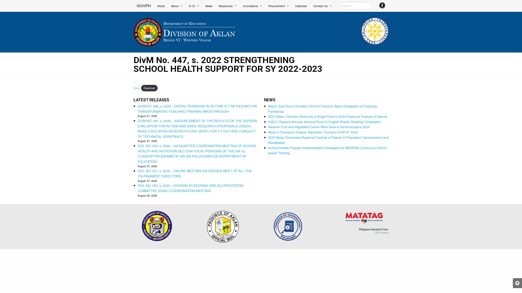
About (175, 6)
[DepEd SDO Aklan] (185, 31)
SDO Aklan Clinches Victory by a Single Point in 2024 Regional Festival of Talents (327, 116)
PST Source (381, 232)
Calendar (301, 6)
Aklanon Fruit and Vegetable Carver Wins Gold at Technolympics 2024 (319, 127)
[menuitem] (144, 6)
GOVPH (144, 6)
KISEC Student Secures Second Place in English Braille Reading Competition (324, 121)
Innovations (250, 6)
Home (161, 6)
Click (136, 88)
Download (149, 88)
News (208, 6)
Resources (226, 6)
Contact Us (320, 6)
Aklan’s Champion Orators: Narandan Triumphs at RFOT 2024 (313, 132)
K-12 (192, 6)
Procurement (276, 6)
